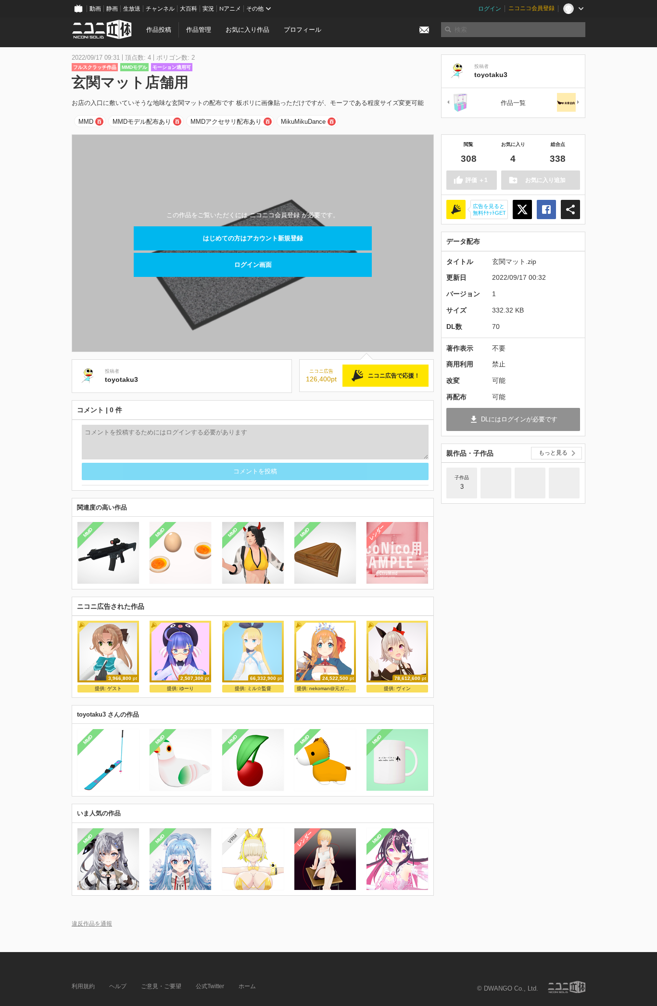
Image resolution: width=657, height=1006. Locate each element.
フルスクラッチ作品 (94, 67)
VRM (232, 838)
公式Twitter (210, 986)
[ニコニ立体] (566, 987)
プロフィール (302, 29)
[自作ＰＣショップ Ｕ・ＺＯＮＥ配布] (495, 483)
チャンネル (160, 9)
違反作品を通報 (92, 923)
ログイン (489, 9)
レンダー (377, 532)
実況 (208, 9)
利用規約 (83, 986)
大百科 (188, 9)
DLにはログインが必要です (519, 419)
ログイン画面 (253, 264)
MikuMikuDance (303, 121)
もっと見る (553, 452)
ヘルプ (117, 986)
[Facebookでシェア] (546, 209)
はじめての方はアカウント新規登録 (253, 238)
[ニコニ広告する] (456, 209)
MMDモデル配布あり (142, 121)
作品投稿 (158, 29)
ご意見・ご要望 (161, 986)
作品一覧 (513, 102)
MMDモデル (134, 67)
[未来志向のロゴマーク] (568, 103)
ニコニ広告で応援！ (394, 375)
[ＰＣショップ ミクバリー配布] (530, 483)
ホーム (247, 986)
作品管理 (198, 29)
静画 (112, 9)
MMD (85, 121)
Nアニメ (230, 9)
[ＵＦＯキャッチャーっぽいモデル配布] (457, 103)
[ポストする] (522, 209)
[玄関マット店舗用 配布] (564, 483)
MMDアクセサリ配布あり (226, 121)
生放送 (131, 9)
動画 (95, 9)
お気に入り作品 (247, 29)
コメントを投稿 (255, 471)
